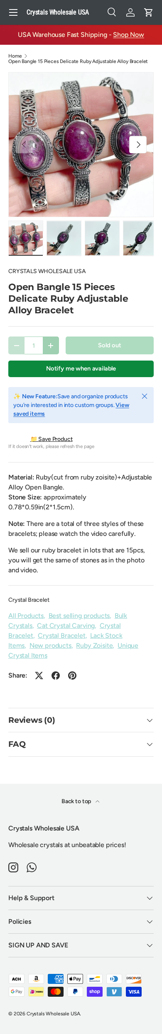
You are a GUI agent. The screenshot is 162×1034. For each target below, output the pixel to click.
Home (15, 55)
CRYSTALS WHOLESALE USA (47, 271)
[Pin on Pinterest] (72, 675)
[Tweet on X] (39, 675)
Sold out (109, 345)
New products (50, 645)
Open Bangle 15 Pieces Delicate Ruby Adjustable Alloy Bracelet (78, 61)
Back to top (76, 801)
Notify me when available (81, 368)
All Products (26, 616)
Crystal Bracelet (28, 599)
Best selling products (79, 616)
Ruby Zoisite (94, 645)
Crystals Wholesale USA (53, 1014)
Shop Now (128, 35)
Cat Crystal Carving (66, 626)
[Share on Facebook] (55, 675)
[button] (149, 12)
